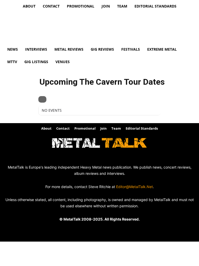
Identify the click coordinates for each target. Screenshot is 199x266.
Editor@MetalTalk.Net (134, 186)
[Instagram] (82, 158)
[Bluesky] (117, 158)
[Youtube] (105, 158)
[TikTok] (93, 158)
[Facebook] (70, 158)
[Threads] (128, 158)
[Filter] (42, 99)
